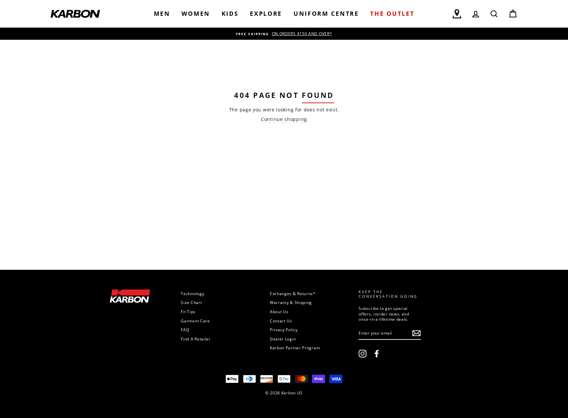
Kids (230, 13)
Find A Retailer (196, 338)
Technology (192, 293)
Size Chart (191, 302)
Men (162, 13)
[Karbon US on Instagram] (363, 354)
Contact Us (281, 320)
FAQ (185, 329)
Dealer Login (283, 338)
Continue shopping (284, 119)
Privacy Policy (284, 329)
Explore (266, 13)
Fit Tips (188, 311)
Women (195, 13)
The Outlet (392, 13)
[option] (284, 33)
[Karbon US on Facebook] (377, 354)
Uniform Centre (326, 13)
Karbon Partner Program (295, 347)
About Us (279, 311)
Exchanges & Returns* (293, 293)
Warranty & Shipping (291, 302)
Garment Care (195, 320)
